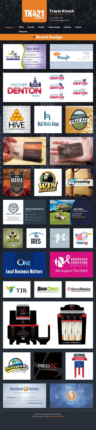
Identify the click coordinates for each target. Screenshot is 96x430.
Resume (23, 32)
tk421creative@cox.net (60, 20)
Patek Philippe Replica (62, 421)
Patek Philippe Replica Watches (59, 419)
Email (41, 27)
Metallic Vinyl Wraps (60, 424)
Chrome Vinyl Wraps (41, 429)
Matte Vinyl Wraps (71, 426)
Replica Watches (25, 424)
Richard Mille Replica (80, 419)
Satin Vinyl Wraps (86, 426)
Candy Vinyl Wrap (40, 426)
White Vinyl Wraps (16, 426)
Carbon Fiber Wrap (76, 424)
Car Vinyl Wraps (56, 429)
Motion (67, 27)
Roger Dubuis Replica (80, 421)
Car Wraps (28, 426)
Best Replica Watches (26, 421)
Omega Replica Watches (36, 419)
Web (21, 27)
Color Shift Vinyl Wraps (41, 424)
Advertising (54, 27)
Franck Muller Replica (44, 421)
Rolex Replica (12, 424)
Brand (31, 27)
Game (78, 27)
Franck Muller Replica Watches (13, 419)
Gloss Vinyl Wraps (56, 426)
